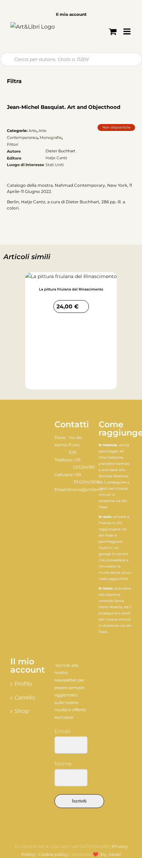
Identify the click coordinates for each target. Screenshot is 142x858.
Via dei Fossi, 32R (75, 445)
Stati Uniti (54, 164)
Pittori (12, 144)
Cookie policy (53, 854)
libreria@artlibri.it (85, 489)
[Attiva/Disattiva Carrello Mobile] (112, 31)
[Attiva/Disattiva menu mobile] (127, 31)
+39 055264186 (84, 463)
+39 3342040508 (86, 478)
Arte (33, 130)
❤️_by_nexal (107, 854)
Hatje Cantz (56, 157)
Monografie (51, 137)
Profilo (23, 684)
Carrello (24, 697)
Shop (21, 711)
